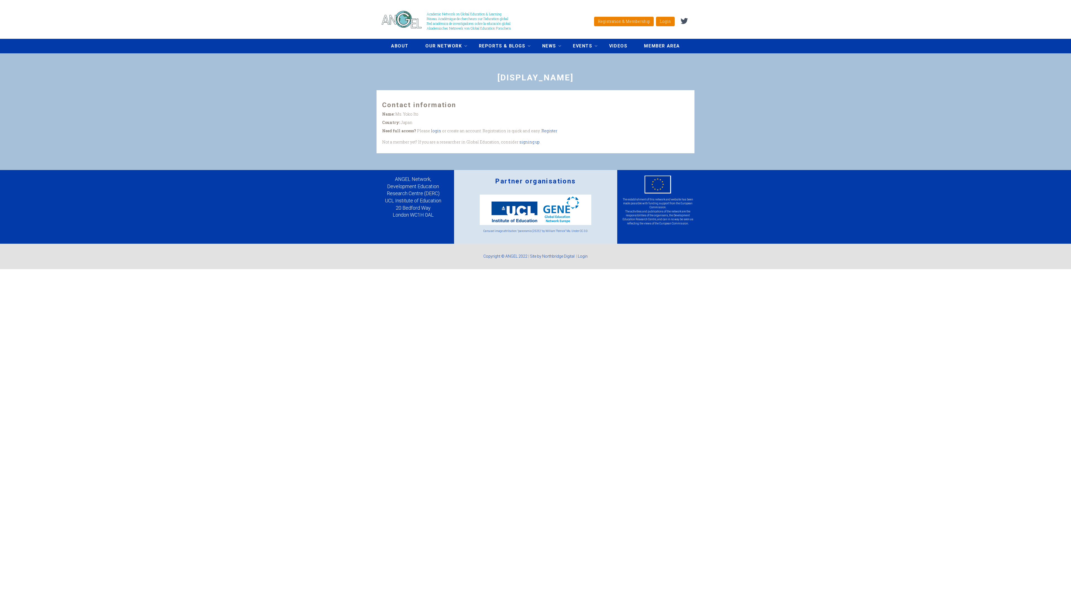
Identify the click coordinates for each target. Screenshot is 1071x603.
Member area (662, 46)
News (545, 46)
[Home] (404, 19)
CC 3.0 (584, 231)
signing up (529, 142)
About (400, 46)
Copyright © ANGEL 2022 (505, 256)
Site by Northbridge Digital (552, 256)
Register (549, 130)
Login (665, 21)
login (436, 130)
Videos (618, 46)
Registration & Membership (624, 21)
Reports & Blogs (498, 46)
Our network (439, 46)
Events (578, 46)
